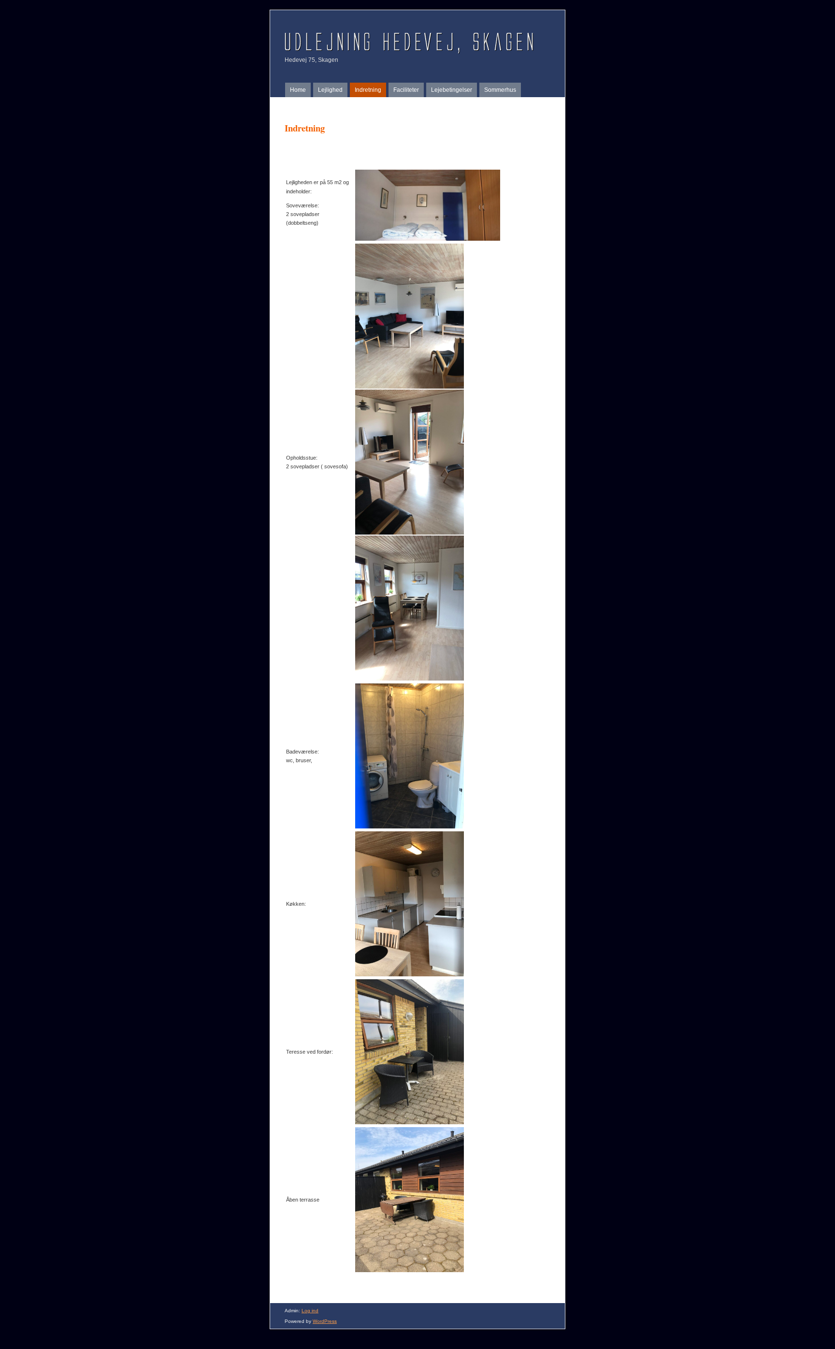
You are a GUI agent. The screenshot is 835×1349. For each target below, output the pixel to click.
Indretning (368, 90)
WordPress (325, 1321)
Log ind (310, 1310)
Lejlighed (330, 90)
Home (298, 90)
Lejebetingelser (451, 90)
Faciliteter (406, 90)
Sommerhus (500, 90)
